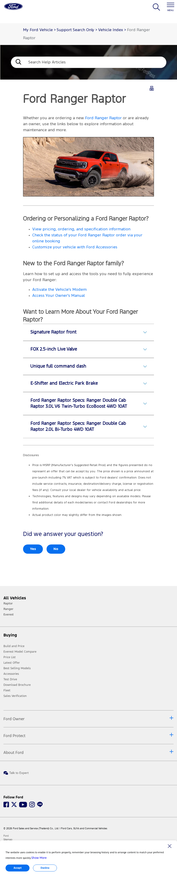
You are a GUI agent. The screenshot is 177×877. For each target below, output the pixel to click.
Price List (9, 657)
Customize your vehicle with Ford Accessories (74, 247)
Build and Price (13, 646)
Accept (18, 867)
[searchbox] (95, 62)
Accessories (11, 674)
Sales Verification (15, 696)
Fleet (6, 690)
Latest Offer (11, 663)
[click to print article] (151, 89)
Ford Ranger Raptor (103, 118)
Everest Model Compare (19, 652)
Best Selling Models (17, 668)
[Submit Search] (18, 62)
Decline (45, 867)
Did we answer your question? (63, 534)
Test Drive (10, 679)
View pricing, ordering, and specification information (81, 229)
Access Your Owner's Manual (58, 295)
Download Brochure (17, 685)
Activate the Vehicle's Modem (59, 289)
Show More (39, 858)
